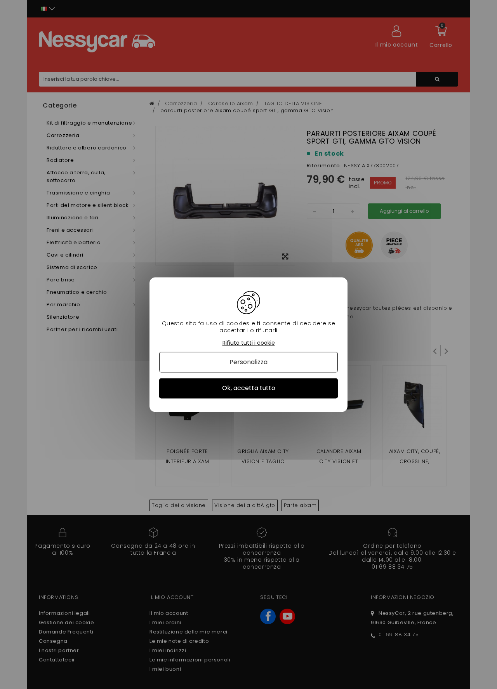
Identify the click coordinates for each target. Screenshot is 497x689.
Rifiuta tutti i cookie (248, 343)
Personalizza (248, 362)
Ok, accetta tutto (248, 388)
